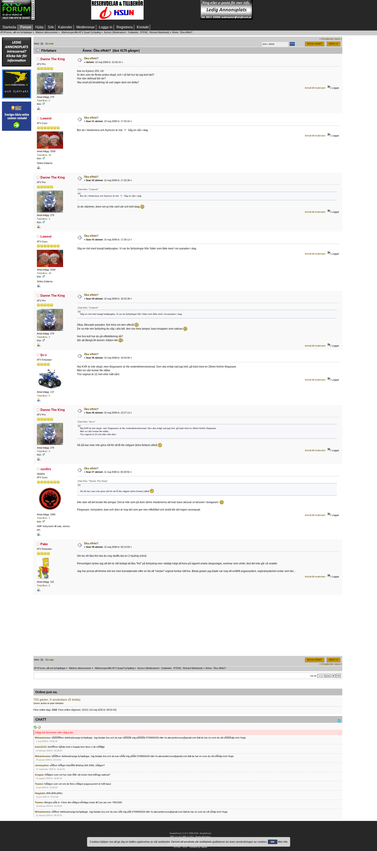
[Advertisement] (63, 10)
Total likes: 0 (43, 395)
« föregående (326, 38)
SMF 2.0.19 (175, 837)
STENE (144, 32)
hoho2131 (40, 746)
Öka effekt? (91, 58)
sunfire (45, 469)
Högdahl (40, 793)
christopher (41, 765)
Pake (44, 544)
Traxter (39, 784)
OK (272, 842)
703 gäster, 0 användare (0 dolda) (57, 699)
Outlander (133, 32)
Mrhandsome (42, 737)
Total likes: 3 (43, 100)
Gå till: (313, 676)
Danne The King (52, 59)
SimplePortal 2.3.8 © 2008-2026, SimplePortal (190, 833)
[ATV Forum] (17, 18)
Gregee (39, 774)
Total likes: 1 (43, 518)
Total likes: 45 (44, 155)
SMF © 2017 (188, 837)
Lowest (45, 118)
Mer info (283, 841)
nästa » (338, 38)
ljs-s (43, 355)
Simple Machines (203, 837)
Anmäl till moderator (315, 88)
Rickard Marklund (158, 32)
